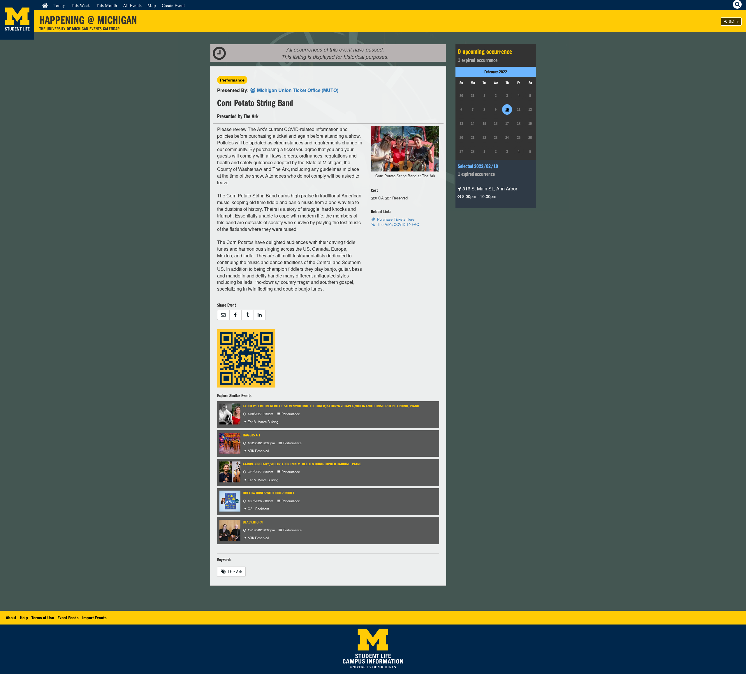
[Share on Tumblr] (247, 315)
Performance (232, 80)
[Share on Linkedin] (260, 315)
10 (507, 109)
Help (24, 617)
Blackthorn (253, 522)
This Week (80, 5)
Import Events (94, 617)
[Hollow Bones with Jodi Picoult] (229, 500)
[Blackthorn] (235, 529)
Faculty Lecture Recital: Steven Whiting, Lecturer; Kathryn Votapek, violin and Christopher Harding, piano (331, 406)
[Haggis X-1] (235, 442)
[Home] (45, 5)
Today (59, 5)
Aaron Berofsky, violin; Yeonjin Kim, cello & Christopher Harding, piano (302, 463)
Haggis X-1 (252, 435)
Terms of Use (42, 617)
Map (151, 5)
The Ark (234, 571)
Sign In (733, 21)
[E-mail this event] (223, 315)
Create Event (173, 5)
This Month (106, 5)
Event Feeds (68, 617)
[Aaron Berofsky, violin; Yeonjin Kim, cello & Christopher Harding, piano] (239, 471)
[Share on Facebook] (235, 315)
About (11, 617)
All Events (132, 5)
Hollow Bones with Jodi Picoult (268, 493)
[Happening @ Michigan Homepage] (17, 36)
